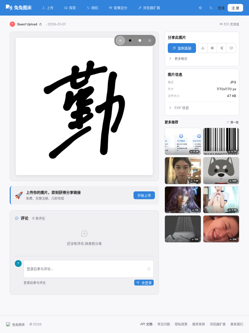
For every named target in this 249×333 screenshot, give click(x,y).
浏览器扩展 (151, 8)
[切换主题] (211, 8)
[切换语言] (200, 8)
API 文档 (146, 324)
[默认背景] (120, 40)
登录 (221, 8)
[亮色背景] (139, 40)
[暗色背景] (130, 40)
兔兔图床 (23, 7)
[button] (202, 58)
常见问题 (163, 324)
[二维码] (212, 48)
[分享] (222, 48)
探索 (72, 8)
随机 (94, 8)
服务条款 (198, 324)
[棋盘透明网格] (149, 40)
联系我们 (237, 324)
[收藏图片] (231, 48)
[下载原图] (203, 48)
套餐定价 (120, 8)
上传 (50, 8)
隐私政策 (181, 324)
